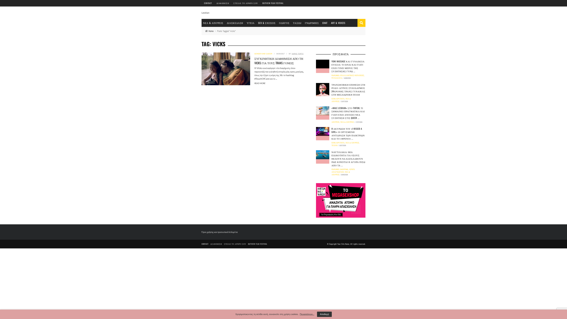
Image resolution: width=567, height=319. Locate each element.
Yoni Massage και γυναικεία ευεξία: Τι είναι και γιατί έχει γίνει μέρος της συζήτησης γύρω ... (348, 66)
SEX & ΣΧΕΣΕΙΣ (267, 23)
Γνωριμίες (312, 23)
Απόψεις (335, 122)
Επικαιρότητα (338, 99)
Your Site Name (343, 244)
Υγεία (251, 23)
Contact (208, 3)
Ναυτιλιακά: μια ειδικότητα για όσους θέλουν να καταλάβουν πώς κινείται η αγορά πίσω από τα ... (348, 158)
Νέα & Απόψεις (213, 23)
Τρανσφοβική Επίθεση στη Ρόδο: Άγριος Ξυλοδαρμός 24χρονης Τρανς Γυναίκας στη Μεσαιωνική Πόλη (348, 89)
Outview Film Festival (273, 3)
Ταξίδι (297, 23)
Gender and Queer (263, 54)
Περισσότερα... (307, 314)
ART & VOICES (338, 23)
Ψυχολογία (336, 78)
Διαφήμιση (222, 3)
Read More (259, 83)
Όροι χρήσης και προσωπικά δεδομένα (220, 232)
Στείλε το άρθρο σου (245, 3)
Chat (325, 23)
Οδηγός (284, 23)
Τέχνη (334, 145)
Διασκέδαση (235, 23)
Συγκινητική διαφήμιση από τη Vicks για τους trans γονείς (278, 60)
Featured (335, 75)
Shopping (344, 169)
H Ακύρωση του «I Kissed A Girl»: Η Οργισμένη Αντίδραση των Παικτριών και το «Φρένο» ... (348, 133)
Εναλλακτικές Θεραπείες (352, 75)
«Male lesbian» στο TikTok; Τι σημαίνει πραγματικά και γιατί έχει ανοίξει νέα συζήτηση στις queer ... (348, 113)
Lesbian (205, 12)
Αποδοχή (324, 314)
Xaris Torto (298, 54)
